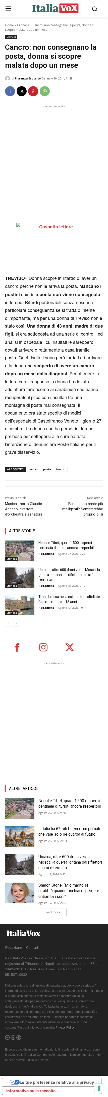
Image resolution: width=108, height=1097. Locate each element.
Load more (52, 912)
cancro (33, 469)
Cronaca (23, 25)
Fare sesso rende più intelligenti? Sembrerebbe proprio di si (82, 509)
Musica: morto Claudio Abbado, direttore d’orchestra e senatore (23, 509)
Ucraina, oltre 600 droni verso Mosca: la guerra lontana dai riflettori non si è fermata (69, 574)
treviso (61, 469)
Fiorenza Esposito (28, 78)
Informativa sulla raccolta (31, 1090)
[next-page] (16, 623)
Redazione (46, 553)
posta (47, 469)
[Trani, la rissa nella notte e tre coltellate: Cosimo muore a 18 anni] (19, 604)
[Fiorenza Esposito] (8, 78)
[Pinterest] (33, 91)
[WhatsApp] (45, 91)
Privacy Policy (65, 1027)
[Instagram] (43, 647)
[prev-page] (8, 623)
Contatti (32, 947)
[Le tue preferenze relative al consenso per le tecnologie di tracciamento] (99, 1088)
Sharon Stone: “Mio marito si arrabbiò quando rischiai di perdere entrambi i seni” (68, 891)
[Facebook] (10, 91)
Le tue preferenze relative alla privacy (57, 1082)
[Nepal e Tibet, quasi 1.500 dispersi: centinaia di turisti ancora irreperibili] (19, 551)
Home (9, 25)
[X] (22, 91)
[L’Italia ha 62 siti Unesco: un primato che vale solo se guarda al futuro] (19, 836)
